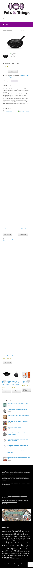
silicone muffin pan (25, 551)
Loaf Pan (18, 543)
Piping (10, 548)
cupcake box (18, 538)
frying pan (13, 540)
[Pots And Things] (16, 8)
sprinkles (4, 555)
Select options (7, 234)
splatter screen (19, 553)
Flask (8, 540)
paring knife (26, 545)
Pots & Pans (9, 30)
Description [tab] (7, 81)
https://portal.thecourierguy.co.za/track (17, 496)
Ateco (15, 531)
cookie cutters (11, 538)
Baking (21, 531)
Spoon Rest (26, 553)
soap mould (5, 553)
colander (4, 538)
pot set (18, 548)
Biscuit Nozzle (19, 534)
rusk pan (23, 548)
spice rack (12, 553)
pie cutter (4, 548)
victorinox (7, 557)
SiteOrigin (17, 565)
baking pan (27, 531)
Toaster (19, 555)
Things (27, 75)
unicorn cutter (25, 555)
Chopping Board (16, 536)
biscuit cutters (10, 534)
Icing (6, 542)
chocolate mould (6, 536)
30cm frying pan (9, 77)
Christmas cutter (26, 536)
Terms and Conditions (21, 563)
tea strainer (14, 555)
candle (26, 534)
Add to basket (13, 71)
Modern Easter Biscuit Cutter (9, 545)
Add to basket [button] (5, 391)
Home (4, 30)
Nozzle (19, 545)
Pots (14, 548)
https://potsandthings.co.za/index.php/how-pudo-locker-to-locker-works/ (15, 501)
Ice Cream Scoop (21, 540)
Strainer (9, 555)
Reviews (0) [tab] (14, 81)
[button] (28, 34)
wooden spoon (17, 558)
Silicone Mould (13, 551)
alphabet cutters (6, 531)
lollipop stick (25, 542)
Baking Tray (4, 534)
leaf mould (13, 542)
